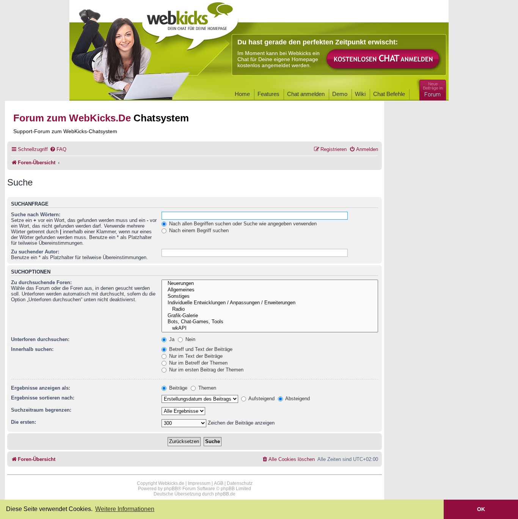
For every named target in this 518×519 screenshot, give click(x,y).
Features (268, 94)
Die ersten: (23, 422)
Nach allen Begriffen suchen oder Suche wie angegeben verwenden (242, 223)
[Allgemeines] (269, 290)
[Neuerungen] (269, 283)
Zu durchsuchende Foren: (41, 282)
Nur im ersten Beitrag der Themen (205, 370)
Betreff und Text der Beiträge (200, 349)
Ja (171, 339)
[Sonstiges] (269, 296)
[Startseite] (190, 23)
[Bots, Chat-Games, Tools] (269, 322)
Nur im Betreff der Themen (198, 363)
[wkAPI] (269, 328)
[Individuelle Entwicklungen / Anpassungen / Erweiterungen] (269, 303)
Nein (189, 339)
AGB (218, 483)
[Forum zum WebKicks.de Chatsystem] (431, 89)
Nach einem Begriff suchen (198, 230)
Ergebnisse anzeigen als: (40, 388)
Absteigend (297, 398)
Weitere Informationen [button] (124, 509)
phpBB (171, 488)
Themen (206, 388)
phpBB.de (225, 494)
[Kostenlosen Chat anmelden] (383, 59)
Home (242, 94)
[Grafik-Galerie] (269, 316)
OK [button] (481, 509)
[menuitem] (58, 149)
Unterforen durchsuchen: (40, 339)
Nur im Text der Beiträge (195, 356)
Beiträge (177, 388)
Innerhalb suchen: (32, 349)
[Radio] (269, 309)
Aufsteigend (261, 398)
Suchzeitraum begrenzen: (41, 410)
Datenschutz (240, 483)
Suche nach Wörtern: (35, 214)
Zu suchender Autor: (35, 252)
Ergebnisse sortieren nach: (42, 398)
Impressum (199, 483)
